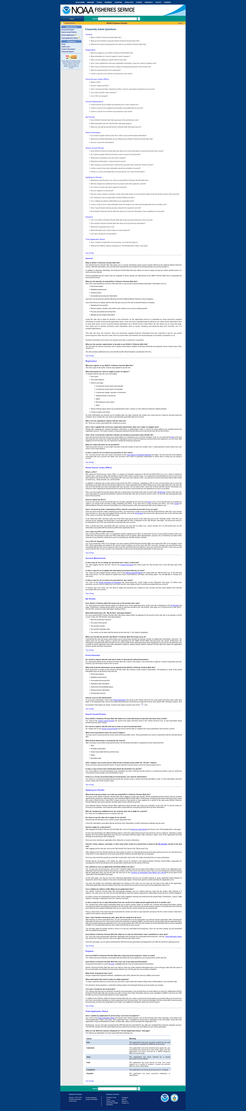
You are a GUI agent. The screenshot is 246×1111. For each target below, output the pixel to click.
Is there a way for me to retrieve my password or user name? (111, 74)
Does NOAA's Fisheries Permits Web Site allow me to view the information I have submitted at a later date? (128, 211)
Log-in (180, 23)
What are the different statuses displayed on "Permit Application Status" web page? (119, 246)
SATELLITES (129, 2)
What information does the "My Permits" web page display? (111, 123)
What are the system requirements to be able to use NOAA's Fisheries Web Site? (118, 44)
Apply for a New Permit (139, 829)
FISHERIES (108, 2)
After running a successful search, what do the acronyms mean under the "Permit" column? (122, 165)
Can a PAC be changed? (99, 96)
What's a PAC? (96, 82)
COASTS (158, 2)
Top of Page (90, 253)
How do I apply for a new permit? (102, 191)
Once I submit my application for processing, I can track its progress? (114, 242)
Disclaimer (109, 1104)
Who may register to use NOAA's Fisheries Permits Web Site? (112, 53)
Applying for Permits (94, 177)
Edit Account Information (133, 573)
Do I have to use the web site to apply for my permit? (109, 187)
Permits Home (70, 23)
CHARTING (118, 2)
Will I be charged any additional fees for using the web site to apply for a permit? (118, 184)
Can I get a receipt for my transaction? (104, 234)
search (95, 19)
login (172, 437)
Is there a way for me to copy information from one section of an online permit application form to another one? (129, 204)
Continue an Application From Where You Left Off (148, 873)
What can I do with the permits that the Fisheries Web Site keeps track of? (116, 127)
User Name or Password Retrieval (139, 455)
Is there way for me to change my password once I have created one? (115, 105)
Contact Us (125, 1103)
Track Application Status (69, 38)
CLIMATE (139, 2)
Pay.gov (111, 964)
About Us (124, 1101)
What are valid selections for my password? (106, 70)
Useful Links (65, 46)
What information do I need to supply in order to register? (110, 56)
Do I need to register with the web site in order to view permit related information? (119, 135)
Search (124, 1099)
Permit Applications (68, 35)
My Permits (90, 117)
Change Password (127, 565)
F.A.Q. (63, 44)
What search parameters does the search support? (108, 158)
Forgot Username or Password (110, 582)
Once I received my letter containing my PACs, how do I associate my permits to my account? (123, 89)
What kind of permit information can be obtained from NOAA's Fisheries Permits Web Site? (122, 139)
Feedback (125, 1097)
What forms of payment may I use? (103, 227)
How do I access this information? (102, 142)
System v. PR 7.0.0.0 (75, 1097)
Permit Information (67, 29)
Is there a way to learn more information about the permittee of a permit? (116, 168)
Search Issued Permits (68, 32)
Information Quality (112, 1103)
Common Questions (75, 1099)
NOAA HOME (80, 2)
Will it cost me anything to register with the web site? (109, 60)
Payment (89, 217)
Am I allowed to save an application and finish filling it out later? (113, 197)
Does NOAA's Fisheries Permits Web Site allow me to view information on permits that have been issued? (127, 151)
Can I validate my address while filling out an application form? (112, 201)
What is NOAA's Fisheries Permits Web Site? (106, 37)
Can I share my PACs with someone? (103, 92)
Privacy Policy (110, 1101)
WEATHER (90, 2)
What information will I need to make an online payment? (110, 230)
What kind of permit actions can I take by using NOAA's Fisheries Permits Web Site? (119, 180)
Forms (108, 1099)
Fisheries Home (111, 1097)
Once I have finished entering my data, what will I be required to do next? (116, 208)
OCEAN (99, 2)
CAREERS (167, 2)
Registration (90, 50)
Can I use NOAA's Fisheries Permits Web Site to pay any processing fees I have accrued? (122, 220)
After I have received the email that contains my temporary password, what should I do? (121, 67)
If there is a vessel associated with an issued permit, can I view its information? (118, 172)
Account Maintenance (94, 102)
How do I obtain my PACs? (100, 86)
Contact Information (68, 49)
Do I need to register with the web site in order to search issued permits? (116, 154)
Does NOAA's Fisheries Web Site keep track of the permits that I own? (115, 120)
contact (176, 504)
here (149, 502)
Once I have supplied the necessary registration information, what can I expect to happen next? (123, 63)
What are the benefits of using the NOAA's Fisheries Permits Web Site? (115, 41)
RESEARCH (149, 2)
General (89, 34)
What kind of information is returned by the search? (108, 161)
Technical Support (67, 51)
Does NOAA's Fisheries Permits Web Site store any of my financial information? (118, 223)
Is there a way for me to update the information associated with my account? (117, 108)
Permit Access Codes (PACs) (97, 79)
